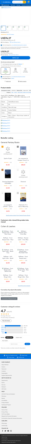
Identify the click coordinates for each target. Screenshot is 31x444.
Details (12, 78)
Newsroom (4, 369)
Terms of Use (4, 409)
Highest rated (19, 337)
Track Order (11, 357)
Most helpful (5, 340)
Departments (6, 5)
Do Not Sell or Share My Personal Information (12, 418)
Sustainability (4, 373)
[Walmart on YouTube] (8, 431)
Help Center (24, 355)
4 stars (2, 327)
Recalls (3, 398)
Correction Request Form (9, 298)
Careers (3, 367)
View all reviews (6, 320)
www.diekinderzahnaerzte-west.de (19, 45)
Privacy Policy (5, 412)
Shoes (15, 92)
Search (27, 344)
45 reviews (11, 34)
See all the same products (24, 285)
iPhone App (4, 423)
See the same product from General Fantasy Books (18, 215)
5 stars (2, 325)
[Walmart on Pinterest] (11, 431)
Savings (18, 5)
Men (12, 92)
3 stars (2, 329)
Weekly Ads (21, 357)
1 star (3, 332)
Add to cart (15, 58)
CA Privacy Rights (6, 414)
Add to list (8, 81)
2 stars (2, 330)
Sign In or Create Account (11, 355)
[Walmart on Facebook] (2, 431)
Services (13, 5)
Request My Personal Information (9, 416)
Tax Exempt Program (6, 404)
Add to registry (23, 81)
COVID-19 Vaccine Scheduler (8, 394)
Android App (4, 425)
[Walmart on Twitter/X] (5, 431)
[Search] (24, 2)
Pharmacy (4, 396)
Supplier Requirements (7, 375)
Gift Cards (4, 389)
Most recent (9, 337)
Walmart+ (4, 387)
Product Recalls (5, 402)
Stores (3, 382)
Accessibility (4, 400)
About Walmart (5, 364)
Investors (4, 371)
